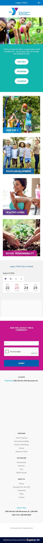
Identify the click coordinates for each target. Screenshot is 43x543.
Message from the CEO (21, 487)
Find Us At (9, 381)
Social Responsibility (21, 441)
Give (21, 469)
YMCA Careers (21, 473)
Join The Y (21, 62)
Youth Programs (21, 438)
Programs (21, 71)
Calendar (21, 81)
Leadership (21, 490)
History (21, 483)
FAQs (21, 494)
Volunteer (21, 466)
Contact (21, 497)
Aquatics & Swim (21, 451)
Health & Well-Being (21, 445)
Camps (21, 448)
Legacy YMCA (21, 2)
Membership (21, 462)
